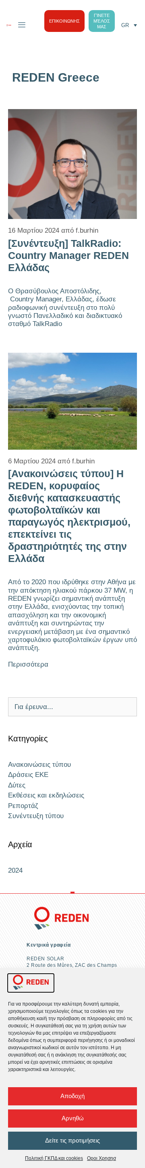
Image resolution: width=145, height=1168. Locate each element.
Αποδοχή (72, 1095)
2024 (15, 870)
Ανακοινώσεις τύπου (39, 764)
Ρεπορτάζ (23, 806)
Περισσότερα (28, 664)
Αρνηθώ (73, 1118)
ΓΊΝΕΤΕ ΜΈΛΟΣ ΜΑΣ (101, 21)
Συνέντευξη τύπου (36, 816)
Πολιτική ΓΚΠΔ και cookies (54, 1158)
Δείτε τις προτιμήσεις (72, 1140)
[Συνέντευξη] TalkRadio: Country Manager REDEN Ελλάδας (68, 255)
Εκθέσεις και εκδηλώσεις (46, 795)
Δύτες (16, 785)
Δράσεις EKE (28, 775)
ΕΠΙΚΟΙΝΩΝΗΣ (64, 21)
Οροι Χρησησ (101, 1158)
